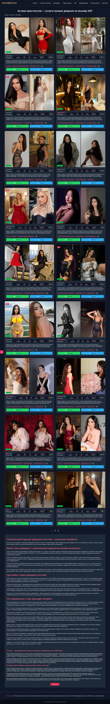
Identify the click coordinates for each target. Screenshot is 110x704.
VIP (75, 3)
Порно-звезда (67, 3)
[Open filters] (2, 352)
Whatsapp (18, 69)
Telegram (42, 69)
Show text (55, 684)
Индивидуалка (83, 3)
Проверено (56, 3)
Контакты (105, 3)
